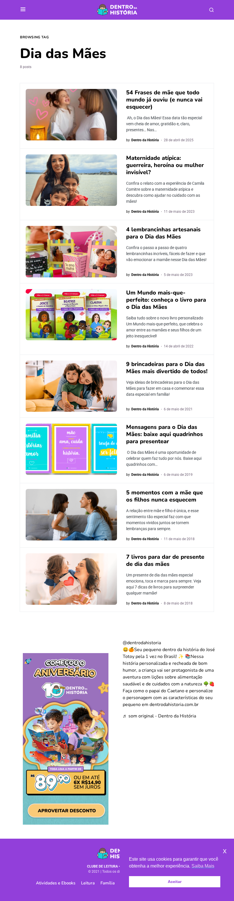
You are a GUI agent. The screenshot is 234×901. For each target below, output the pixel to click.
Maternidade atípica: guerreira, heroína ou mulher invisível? (165, 165)
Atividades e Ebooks (55, 883)
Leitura (88, 883)
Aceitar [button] (174, 881)
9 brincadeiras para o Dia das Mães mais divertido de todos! (166, 367)
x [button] (225, 851)
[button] (23, 9)
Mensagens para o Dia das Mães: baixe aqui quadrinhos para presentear (164, 434)
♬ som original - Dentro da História (159, 716)
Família (107, 883)
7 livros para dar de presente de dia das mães (165, 560)
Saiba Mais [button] (202, 866)
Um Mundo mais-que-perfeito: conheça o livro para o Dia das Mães (166, 300)
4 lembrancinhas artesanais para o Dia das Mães (163, 233)
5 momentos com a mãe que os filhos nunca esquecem (164, 496)
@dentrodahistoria (142, 643)
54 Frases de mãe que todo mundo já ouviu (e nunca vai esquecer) (164, 100)
